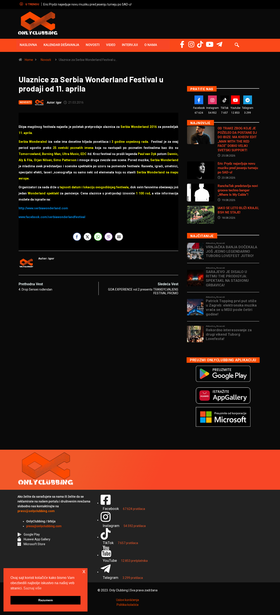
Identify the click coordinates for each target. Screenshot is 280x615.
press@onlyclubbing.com (43, 526)
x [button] (83, 571)
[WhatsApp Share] (98, 237)
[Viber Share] (108, 237)
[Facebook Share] (77, 237)
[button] (237, 45)
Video (110, 45)
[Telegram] (219, 44)
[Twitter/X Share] (87, 237)
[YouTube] (210, 44)
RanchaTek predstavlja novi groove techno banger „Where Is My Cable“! (238, 190)
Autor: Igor (54, 102)
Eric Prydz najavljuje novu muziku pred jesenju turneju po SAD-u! (87, 4)
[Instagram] (191, 44)
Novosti (93, 45)
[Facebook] (182, 44)
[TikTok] (224, 99)
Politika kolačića (127, 604)
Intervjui (130, 45)
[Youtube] (235, 99)
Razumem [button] (45, 600)
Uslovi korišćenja (127, 600)
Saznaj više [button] (32, 588)
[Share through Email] (119, 237)
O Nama (150, 45)
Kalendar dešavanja (61, 45)
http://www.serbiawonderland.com (43, 208)
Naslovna (28, 45)
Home (29, 60)
